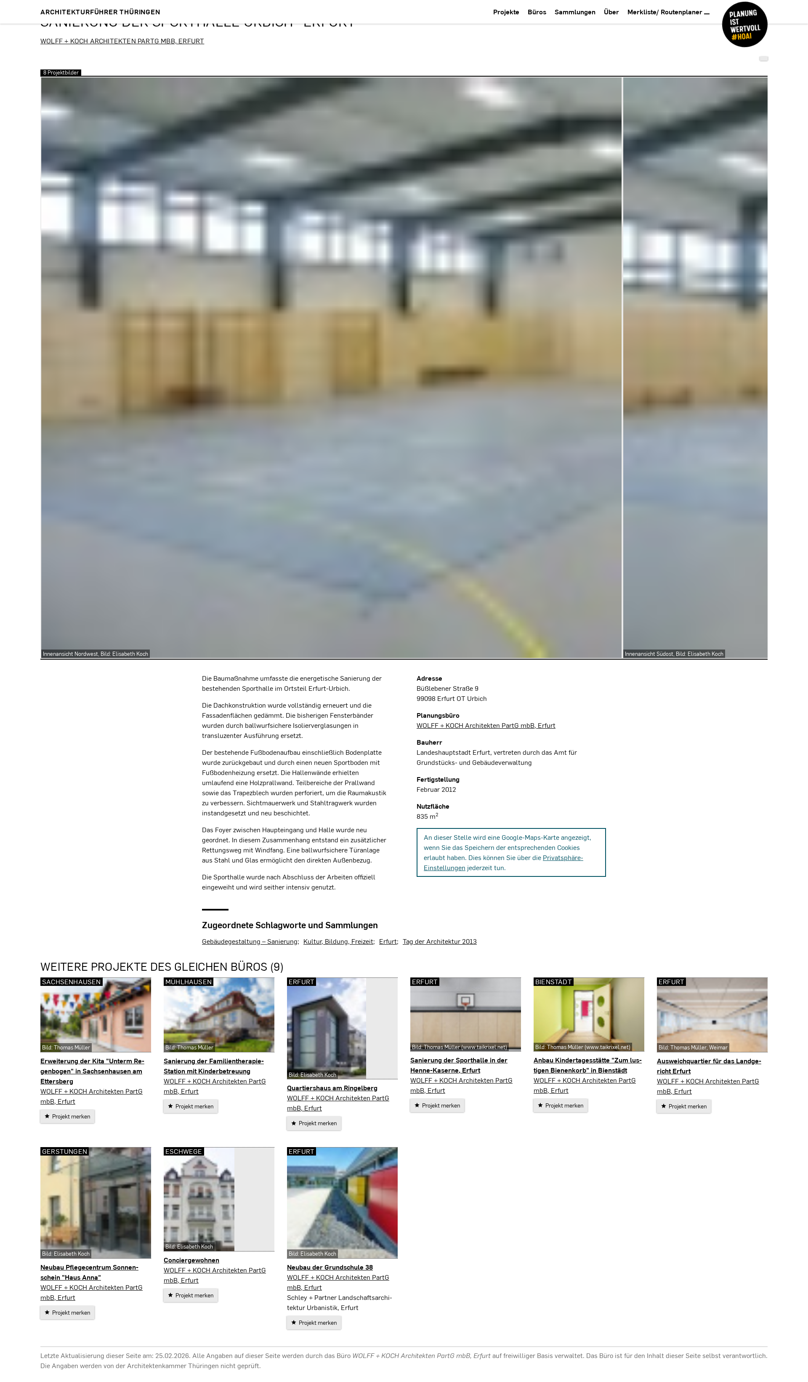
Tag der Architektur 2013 (440, 941)
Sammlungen (575, 11)
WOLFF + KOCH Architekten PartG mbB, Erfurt (122, 40)
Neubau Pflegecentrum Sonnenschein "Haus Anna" (89, 1272)
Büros (537, 11)
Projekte (506, 11)
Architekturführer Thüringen (100, 11)
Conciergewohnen (191, 1260)
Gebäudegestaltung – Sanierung (250, 941)
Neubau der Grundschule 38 (330, 1267)
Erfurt (388, 941)
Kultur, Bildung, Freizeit (338, 941)
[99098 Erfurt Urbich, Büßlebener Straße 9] (764, 58)
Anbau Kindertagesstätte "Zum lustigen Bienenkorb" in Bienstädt (588, 1065)
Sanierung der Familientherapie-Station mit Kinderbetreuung (214, 1066)
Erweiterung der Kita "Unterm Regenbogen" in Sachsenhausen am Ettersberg (92, 1071)
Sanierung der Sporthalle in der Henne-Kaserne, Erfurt (459, 1065)
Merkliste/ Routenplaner (665, 11)
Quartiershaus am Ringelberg (332, 1087)
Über (611, 11)
